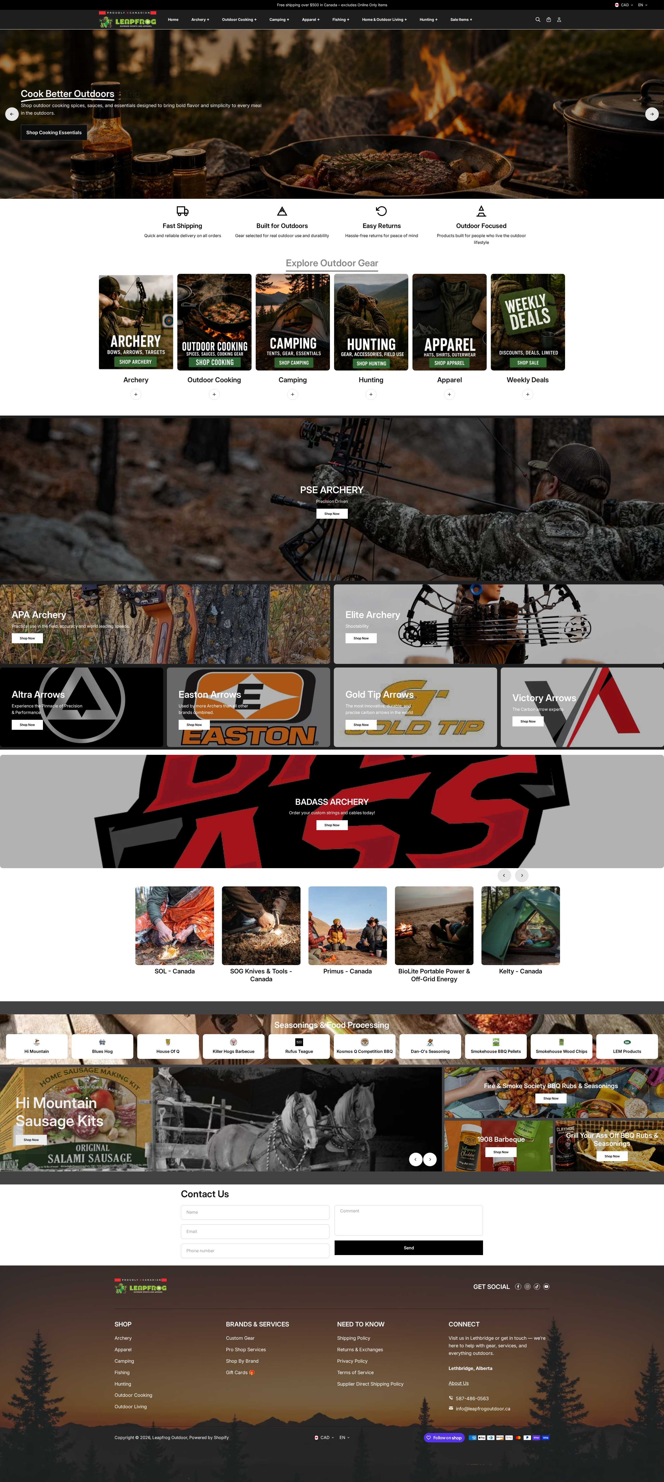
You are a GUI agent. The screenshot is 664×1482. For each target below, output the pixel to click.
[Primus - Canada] (347, 925)
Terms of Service (355, 1372)
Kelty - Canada (520, 971)
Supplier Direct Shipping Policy (370, 1384)
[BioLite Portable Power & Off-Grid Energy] (434, 925)
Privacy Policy (352, 1361)
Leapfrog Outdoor (169, 1437)
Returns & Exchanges (360, 1349)
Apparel (123, 1349)
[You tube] (546, 1286)
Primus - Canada (347, 971)
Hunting (123, 1384)
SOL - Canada (175, 971)
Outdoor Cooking (133, 1395)
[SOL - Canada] (174, 925)
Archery (123, 1338)
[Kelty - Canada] (520, 925)
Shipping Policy (353, 1338)
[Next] (652, 114)
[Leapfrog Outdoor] (127, 19)
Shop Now (332, 513)
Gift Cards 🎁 (240, 1372)
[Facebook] (518, 1286)
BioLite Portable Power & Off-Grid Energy (434, 975)
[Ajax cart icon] (549, 19)
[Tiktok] (537, 1286)
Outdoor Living (131, 1406)
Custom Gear (240, 1338)
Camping (124, 1361)
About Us (459, 1383)
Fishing (122, 1372)
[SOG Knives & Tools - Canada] (261, 925)
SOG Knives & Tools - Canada (261, 975)
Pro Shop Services (246, 1349)
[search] (538, 19)
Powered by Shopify (209, 1437)
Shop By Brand (242, 1361)
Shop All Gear (44, 135)
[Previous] (12, 114)
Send (409, 1247)
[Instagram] (527, 1286)
